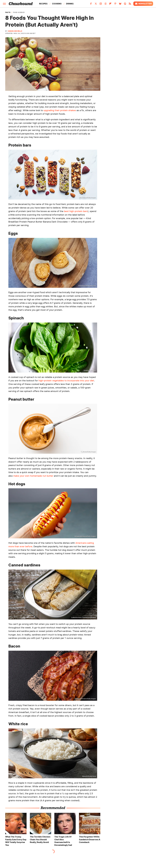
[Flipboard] (110, 4)
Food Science (19, 12)
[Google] (125, 4)
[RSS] (129, 4)
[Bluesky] (120, 4)
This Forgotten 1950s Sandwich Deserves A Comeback (89, 839)
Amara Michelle (15, 31)
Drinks (70, 3)
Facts (7, 12)
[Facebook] (90, 4)
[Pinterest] (115, 4)
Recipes (43, 3)
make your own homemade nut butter (33, 476)
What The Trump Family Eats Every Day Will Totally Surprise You (15, 841)
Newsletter (145, 3)
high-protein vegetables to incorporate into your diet (66, 380)
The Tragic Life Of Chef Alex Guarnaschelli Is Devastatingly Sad (63, 841)
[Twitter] (95, 4)
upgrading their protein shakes (60, 110)
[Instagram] (100, 4)
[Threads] (105, 4)
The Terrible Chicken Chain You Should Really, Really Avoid (40, 839)
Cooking (57, 3)
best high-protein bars (76, 211)
